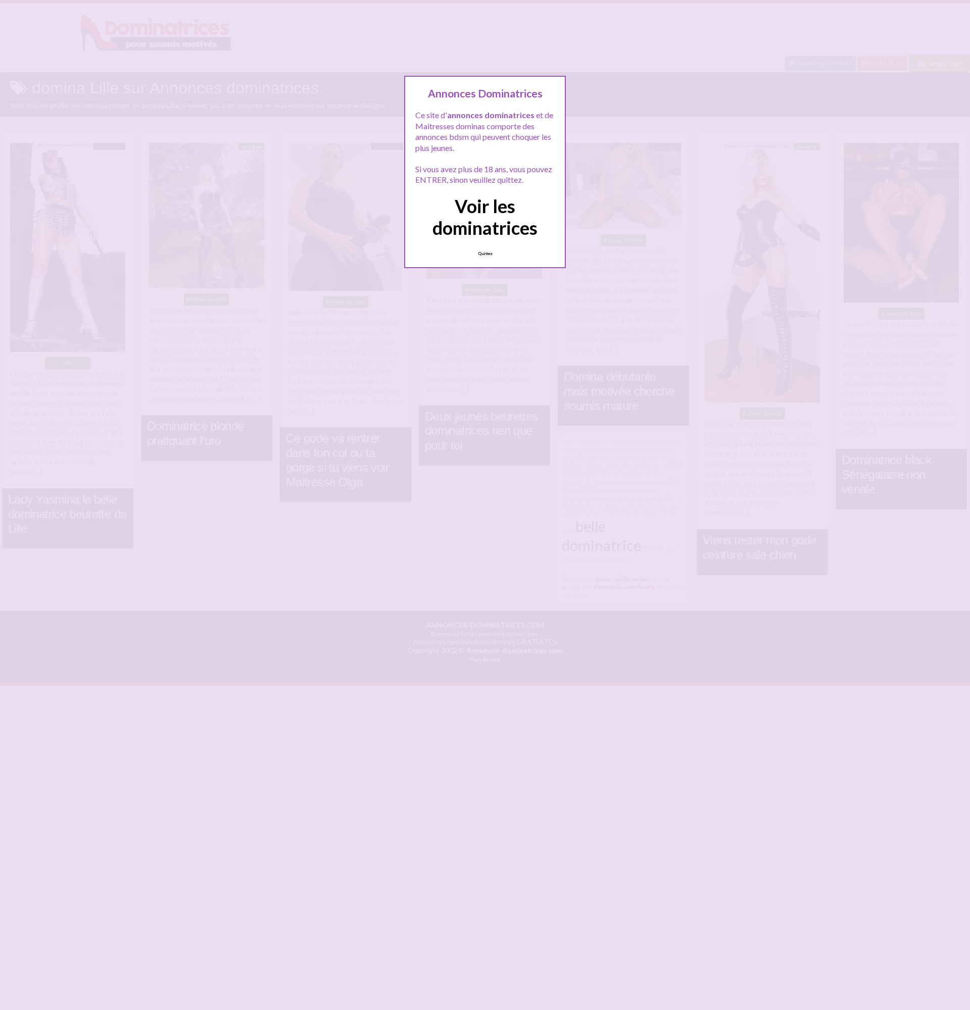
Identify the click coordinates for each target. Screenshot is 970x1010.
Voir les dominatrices (485, 217)
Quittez (485, 253)
